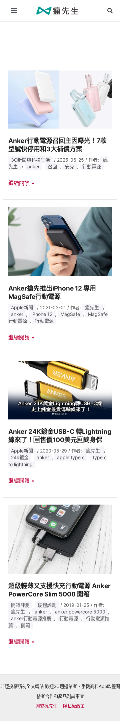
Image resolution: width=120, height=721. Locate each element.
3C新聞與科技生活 (30, 160)
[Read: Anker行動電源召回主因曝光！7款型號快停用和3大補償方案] (60, 99)
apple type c (71, 457)
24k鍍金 (20, 457)
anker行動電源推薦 (31, 618)
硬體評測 (47, 605)
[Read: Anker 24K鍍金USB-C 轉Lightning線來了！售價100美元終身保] (60, 389)
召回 (52, 166)
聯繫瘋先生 (46, 706)
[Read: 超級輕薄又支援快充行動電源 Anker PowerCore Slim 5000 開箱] (60, 538)
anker (33, 166)
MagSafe (70, 314)
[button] (110, 11)
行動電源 (91, 166)
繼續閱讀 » (21, 183)
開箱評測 (20, 605)
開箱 (25, 625)
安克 (69, 166)
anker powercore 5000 (80, 611)
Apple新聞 (22, 307)
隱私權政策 (74, 706)
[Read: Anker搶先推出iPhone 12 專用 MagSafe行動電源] (60, 241)
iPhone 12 (41, 314)
